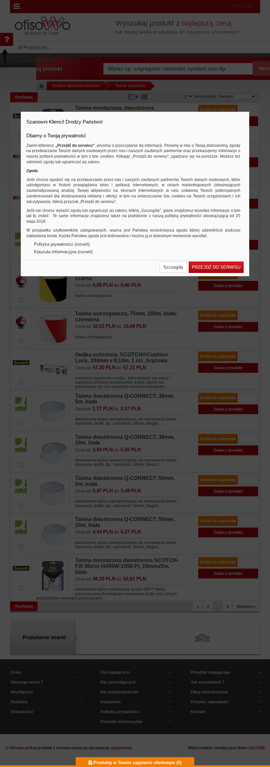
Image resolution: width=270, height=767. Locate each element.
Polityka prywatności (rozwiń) (62, 244)
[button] (173, 267)
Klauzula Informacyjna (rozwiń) (63, 252)
